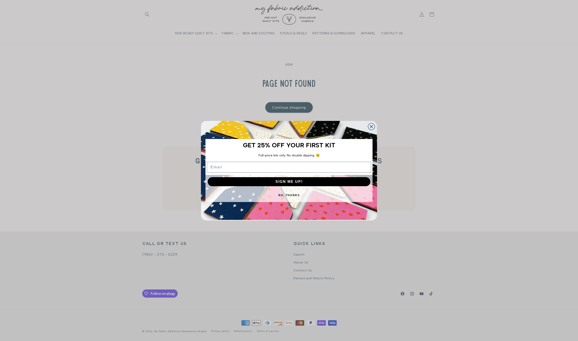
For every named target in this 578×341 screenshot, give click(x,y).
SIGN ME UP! (289, 181)
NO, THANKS (289, 195)
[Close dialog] (371, 126)
